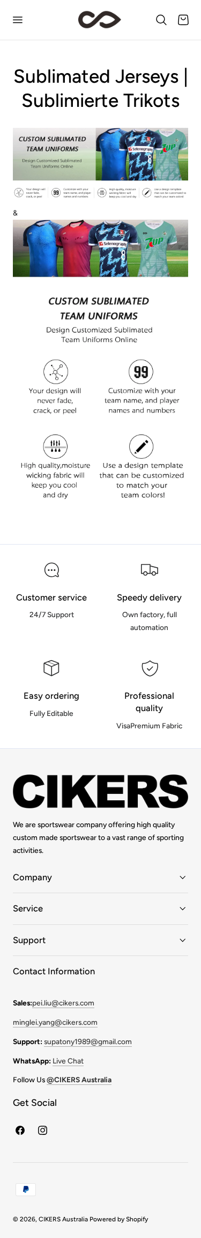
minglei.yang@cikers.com (55, 1022)
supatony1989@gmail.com (88, 1041)
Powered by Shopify (119, 1219)
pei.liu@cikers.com (63, 1002)
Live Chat (68, 1060)
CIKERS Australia (63, 1219)
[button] (17, 20)
